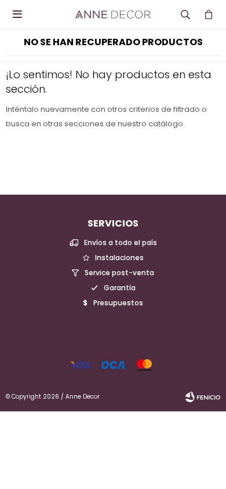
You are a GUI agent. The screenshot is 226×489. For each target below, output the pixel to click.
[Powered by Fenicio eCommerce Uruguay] (202, 397)
